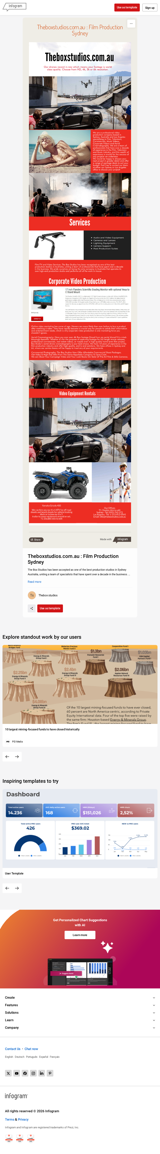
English (9, 1056)
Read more (34, 581)
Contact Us (12, 1049)
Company (12, 1028)
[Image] (80, 284)
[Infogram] (14, 7)
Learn (9, 1020)
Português (32, 1056)
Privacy (23, 1119)
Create (10, 997)
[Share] (32, 608)
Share (37, 539)
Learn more (80, 935)
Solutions (11, 1013)
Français (55, 1056)
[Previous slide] (7, 757)
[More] (131, 24)
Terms (9, 1119)
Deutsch (19, 1056)
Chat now (31, 1049)
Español (43, 1056)
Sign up (150, 7)
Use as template (127, 7)
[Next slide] (17, 757)
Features (11, 1005)
